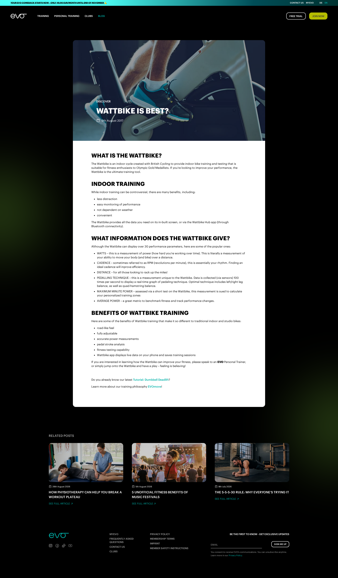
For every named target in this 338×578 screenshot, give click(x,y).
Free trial (296, 16)
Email (214, 545)
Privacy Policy (160, 534)
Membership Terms (162, 538)
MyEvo (310, 2)
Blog (101, 16)
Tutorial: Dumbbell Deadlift (151, 379)
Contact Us (297, 2)
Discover (103, 101)
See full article (59, 503)
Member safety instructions (169, 548)
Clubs (89, 16)
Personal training (66, 16)
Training (43, 16)
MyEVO (113, 534)
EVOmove (154, 386)
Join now (318, 16)
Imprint (155, 543)
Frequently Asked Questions (121, 540)
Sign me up (280, 544)
